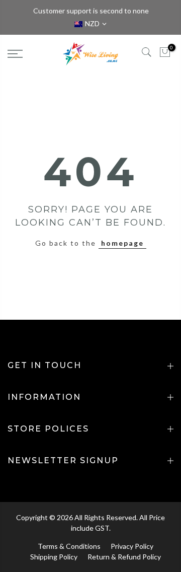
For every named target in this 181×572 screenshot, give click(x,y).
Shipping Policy (53, 556)
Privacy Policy (132, 546)
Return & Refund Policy (124, 556)
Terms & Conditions (69, 546)
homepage (122, 243)
